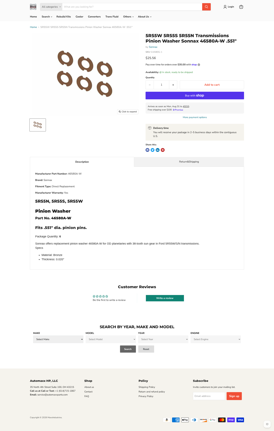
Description (82, 162)
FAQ (86, 396)
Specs (39, 247)
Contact (88, 391)
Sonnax (153, 47)
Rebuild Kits (63, 16)
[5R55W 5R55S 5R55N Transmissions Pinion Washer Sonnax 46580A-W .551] (38, 125)
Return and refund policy (152, 391)
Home (33, 16)
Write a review (164, 298)
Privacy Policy (146, 396)
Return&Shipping (189, 161)
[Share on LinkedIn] (158, 150)
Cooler (79, 16)
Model (90, 333)
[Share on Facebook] (147, 150)
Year (141, 333)
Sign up (234, 396)
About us (89, 387)
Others (127, 16)
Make (36, 333)
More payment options (195, 117)
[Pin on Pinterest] (163, 150)
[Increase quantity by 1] (173, 84)
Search (46, 16)
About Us (144, 16)
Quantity (150, 77)
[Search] (206, 6)
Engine (195, 333)
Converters (94, 16)
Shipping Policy (147, 387)
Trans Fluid (111, 16)
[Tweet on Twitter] (152, 150)
